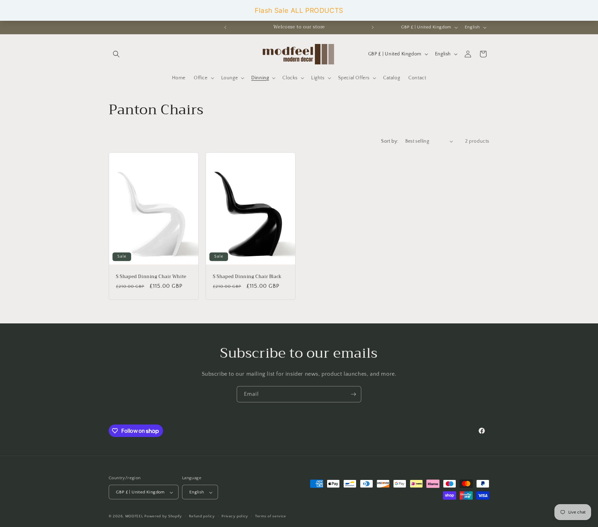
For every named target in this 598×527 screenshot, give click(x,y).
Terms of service (270, 516)
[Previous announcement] (225, 27)
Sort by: (389, 141)
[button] (116, 54)
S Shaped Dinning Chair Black (247, 276)
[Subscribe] (353, 394)
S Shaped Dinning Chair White (151, 276)
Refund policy (202, 516)
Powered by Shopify (163, 517)
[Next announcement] (372, 27)
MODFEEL (134, 517)
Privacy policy (234, 516)
